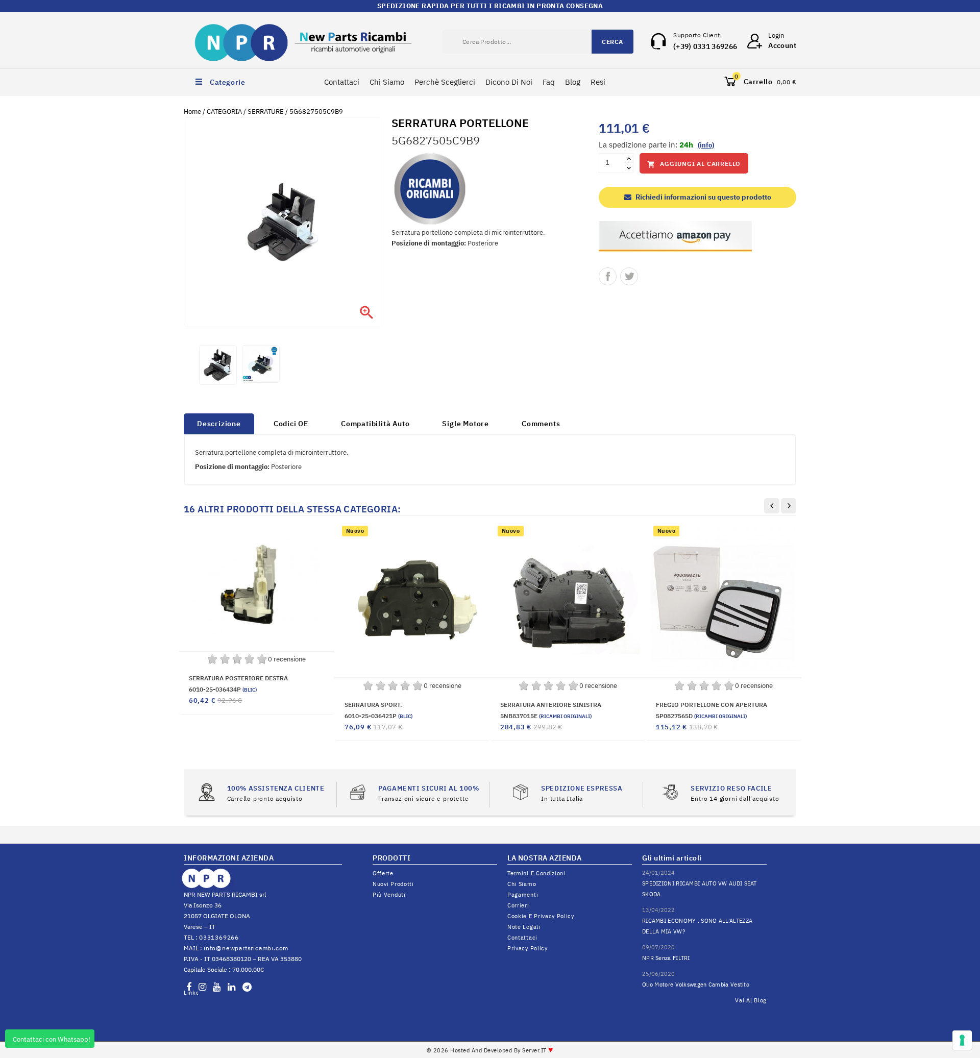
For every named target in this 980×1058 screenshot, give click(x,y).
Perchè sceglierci (444, 82)
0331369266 (219, 937)
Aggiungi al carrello (694, 164)
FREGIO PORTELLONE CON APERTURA (711, 704)
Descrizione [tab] (219, 423)
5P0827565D (701, 716)
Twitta (629, 276)
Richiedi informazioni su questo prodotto (702, 197)
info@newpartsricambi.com (246, 948)
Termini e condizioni (536, 873)
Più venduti (389, 894)
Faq (549, 82)
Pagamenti (522, 894)
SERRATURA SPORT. (373, 704)
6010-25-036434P (223, 689)
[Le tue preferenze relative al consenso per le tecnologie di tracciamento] (962, 1040)
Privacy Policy (527, 948)
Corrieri (518, 905)
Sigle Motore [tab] (465, 423)
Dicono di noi (508, 82)
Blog (572, 82)
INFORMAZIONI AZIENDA (229, 858)
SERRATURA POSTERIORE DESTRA (238, 678)
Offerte (383, 873)
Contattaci (341, 82)
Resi (598, 82)
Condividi (607, 276)
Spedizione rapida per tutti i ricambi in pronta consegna (490, 6)
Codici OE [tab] (291, 423)
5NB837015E (546, 716)
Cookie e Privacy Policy (540, 916)
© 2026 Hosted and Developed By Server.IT (490, 1050)
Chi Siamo (387, 82)
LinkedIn (191, 992)
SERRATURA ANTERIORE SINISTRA (550, 704)
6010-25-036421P (378, 716)
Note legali (524, 926)
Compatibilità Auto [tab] (375, 423)
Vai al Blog (751, 1000)
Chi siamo (521, 884)
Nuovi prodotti (393, 884)
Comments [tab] (541, 423)
